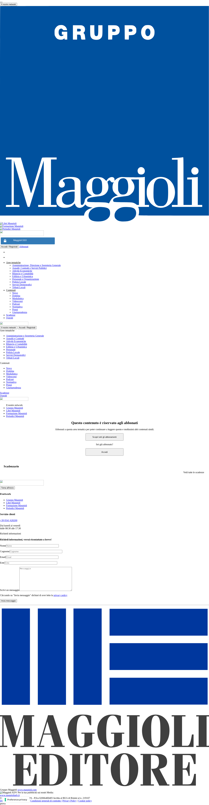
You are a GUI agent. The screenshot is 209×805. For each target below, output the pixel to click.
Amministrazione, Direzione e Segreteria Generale (36, 265)
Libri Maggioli (13, 410)
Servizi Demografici (22, 284)
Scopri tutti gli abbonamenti (104, 437)
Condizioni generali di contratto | (46, 800)
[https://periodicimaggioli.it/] (104, 229)
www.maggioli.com (27, 789)
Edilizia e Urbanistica (22, 276)
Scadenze (10, 315)
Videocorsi (17, 301)
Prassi (15, 309)
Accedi (104, 452)
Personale (10, 349)
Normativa (17, 306)
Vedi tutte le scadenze (193, 472)
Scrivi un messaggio (9, 590)
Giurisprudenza (19, 312)
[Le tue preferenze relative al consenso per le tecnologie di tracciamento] (16, 800)
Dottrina (16, 295)
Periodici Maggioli (15, 416)
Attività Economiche (22, 271)
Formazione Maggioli (16, 413)
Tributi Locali (18, 287)
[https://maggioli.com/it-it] (104, 114)
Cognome (4, 551)
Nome (3, 545)
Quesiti (9, 317)
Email (3, 557)
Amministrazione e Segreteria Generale (25, 335)
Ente (2, 562)
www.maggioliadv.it (10, 795)
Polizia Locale (19, 282)
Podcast (16, 304)
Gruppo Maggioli (14, 408)
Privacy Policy (69, 800)
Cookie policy (85, 800)
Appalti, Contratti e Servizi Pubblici (29, 268)
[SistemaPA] (22, 235)
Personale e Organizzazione (25, 279)
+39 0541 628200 (8, 520)
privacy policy (60, 595)
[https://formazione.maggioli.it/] (104, 226)
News (15, 293)
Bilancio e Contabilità (22, 273)
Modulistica (18, 298)
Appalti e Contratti (15, 338)
